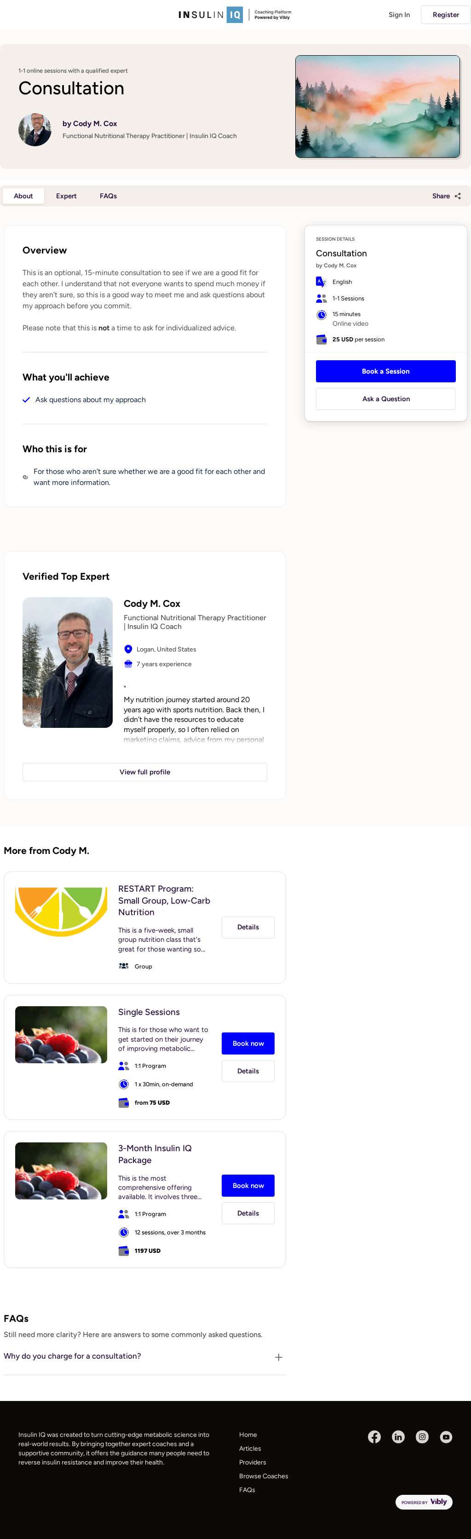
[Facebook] (374, 1436)
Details (248, 927)
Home (248, 1435)
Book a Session (386, 371)
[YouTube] (446, 1436)
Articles (250, 1449)
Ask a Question (386, 399)
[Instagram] (422, 1436)
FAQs (247, 1490)
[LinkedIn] (398, 1436)
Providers (252, 1462)
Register (446, 15)
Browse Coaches (263, 1476)
